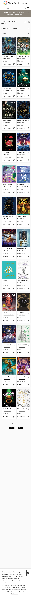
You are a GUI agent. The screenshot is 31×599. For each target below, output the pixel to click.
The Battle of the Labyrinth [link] (22, 56)
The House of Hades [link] (8, 345)
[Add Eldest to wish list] (14, 321)
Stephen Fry (7, 283)
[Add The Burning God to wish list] (28, 289)
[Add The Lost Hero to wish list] (14, 385)
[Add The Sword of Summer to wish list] (28, 160)
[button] (25, 23)
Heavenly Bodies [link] (22, 120)
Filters (4, 33)
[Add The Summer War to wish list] (28, 353)
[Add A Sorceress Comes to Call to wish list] (28, 321)
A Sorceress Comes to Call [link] (22, 313)
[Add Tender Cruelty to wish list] (14, 417)
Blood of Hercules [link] (22, 409)
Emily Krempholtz (8, 186)
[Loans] (24, 8)
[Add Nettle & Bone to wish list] (14, 128)
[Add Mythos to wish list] (14, 289)
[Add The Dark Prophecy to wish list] (14, 257)
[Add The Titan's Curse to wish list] (14, 64)
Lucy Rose (6, 154)
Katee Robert (22, 90)
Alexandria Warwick (9, 90)
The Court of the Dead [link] (22, 377)
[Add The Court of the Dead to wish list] (28, 385)
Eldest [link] (5, 313)
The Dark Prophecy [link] (8, 249)
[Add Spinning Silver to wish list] (28, 257)
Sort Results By (5, 28)
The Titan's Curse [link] (8, 56)
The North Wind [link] (7, 88)
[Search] (2, 8)
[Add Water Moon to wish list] (28, 192)
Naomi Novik (22, 251)
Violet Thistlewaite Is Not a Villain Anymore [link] (8, 184)
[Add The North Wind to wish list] (14, 96)
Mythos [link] (5, 281)
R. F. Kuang (21, 283)
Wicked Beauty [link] (21, 88)
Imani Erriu (21, 122)
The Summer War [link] (22, 345)
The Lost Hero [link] (7, 377)
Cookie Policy (15, 594)
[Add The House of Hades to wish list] (14, 353)
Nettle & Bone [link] (7, 120)
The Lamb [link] (6, 152)
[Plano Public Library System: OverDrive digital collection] (15, 3)
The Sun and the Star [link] (22, 216)
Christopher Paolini (9, 315)
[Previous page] (10, 424)
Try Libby (7, 12)
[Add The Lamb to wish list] (14, 160)
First (12, 428)
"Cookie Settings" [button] (14, 587)
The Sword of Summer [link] (22, 152)
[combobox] (12, 8)
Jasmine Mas (22, 411)
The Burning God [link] (22, 281)
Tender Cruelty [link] (7, 409)
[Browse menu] (28, 8)
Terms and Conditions (8, 574)
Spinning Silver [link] (21, 249)
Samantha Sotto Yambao (23, 186)
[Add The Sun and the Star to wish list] (28, 224)
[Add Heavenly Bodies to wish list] (28, 128)
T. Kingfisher (7, 122)
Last (20, 428)
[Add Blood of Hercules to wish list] (28, 417)
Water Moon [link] (21, 184)
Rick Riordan (7, 58)
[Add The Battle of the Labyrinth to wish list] (28, 64)
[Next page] (22, 424)
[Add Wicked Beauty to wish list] (28, 96)
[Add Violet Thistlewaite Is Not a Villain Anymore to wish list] (14, 192)
